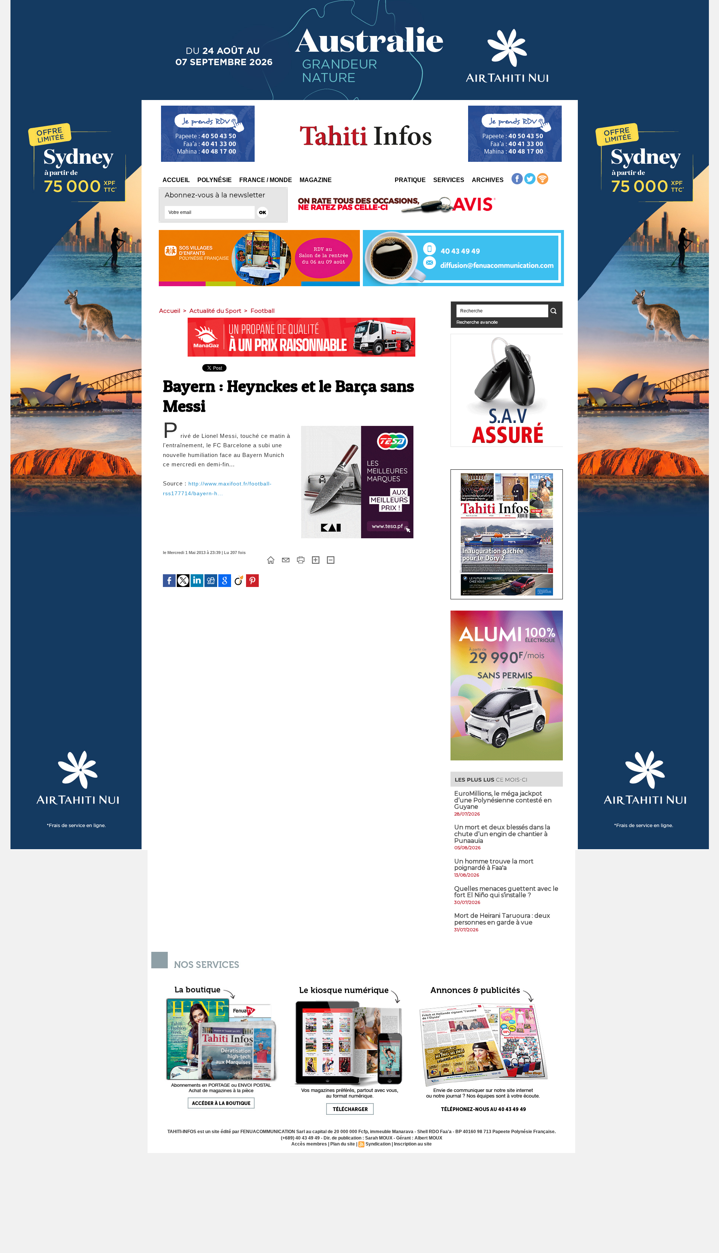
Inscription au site (413, 1144)
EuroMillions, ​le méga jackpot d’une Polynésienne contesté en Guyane (503, 800)
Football (262, 310)
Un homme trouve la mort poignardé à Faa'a (494, 865)
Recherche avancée (477, 322)
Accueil (176, 180)
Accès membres (309, 1144)
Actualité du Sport (215, 310)
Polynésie (214, 180)
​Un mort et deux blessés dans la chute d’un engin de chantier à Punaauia (502, 834)
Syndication (378, 1144)
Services (448, 180)
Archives (488, 180)
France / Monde (265, 180)
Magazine (316, 180)
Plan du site (342, 1144)
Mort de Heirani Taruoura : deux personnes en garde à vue (502, 919)
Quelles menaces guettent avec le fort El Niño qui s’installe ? (506, 892)
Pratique (410, 180)
